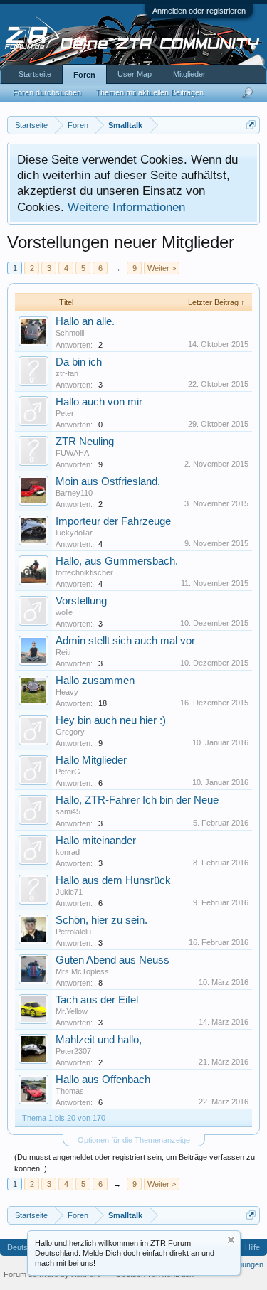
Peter (65, 413)
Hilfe (252, 1247)
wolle (64, 612)
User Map (134, 74)
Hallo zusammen (95, 680)
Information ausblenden (231, 1240)
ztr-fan (67, 373)
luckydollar (74, 532)
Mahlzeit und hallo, (99, 1039)
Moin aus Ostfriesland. (108, 481)
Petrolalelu (73, 931)
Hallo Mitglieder (91, 760)
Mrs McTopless (82, 971)
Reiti (63, 652)
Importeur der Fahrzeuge (113, 521)
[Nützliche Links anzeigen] (251, 124)
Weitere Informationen (126, 207)
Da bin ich (79, 362)
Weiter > (161, 268)
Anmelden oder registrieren (199, 10)
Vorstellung (81, 601)
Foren (84, 74)
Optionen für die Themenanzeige (134, 1140)
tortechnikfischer (84, 572)
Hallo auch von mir (99, 401)
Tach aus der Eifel (97, 1000)
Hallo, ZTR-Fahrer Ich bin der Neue (137, 800)
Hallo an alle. (85, 321)
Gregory (70, 731)
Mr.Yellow (72, 1011)
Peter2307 (73, 1051)
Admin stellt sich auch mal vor (125, 640)
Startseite (35, 74)
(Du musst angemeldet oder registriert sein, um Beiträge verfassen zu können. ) (134, 1163)
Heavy (67, 692)
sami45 (68, 811)
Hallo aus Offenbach (103, 1079)
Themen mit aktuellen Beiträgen (149, 92)
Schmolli (70, 333)
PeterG (68, 771)
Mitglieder (189, 74)
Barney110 (74, 493)
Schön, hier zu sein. (101, 920)
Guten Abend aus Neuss (112, 960)
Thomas (70, 1091)
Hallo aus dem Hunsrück (113, 880)
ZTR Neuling (85, 441)
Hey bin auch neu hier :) (111, 720)
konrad (68, 852)
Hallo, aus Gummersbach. (117, 561)
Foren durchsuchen (47, 92)
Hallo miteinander (96, 840)
